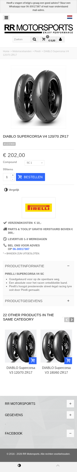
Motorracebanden (22, 51)
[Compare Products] (19, 467)
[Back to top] (57, 467)
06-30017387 (33, 6)
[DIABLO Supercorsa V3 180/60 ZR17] (56, 346)
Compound (10, 162)
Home (6, 51)
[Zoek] (34, 39)
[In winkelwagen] (33, 360)
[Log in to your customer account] (60, 39)
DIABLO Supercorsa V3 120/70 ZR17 (21, 370)
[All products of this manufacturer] (38, 207)
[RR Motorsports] (38, 29)
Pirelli (38, 51)
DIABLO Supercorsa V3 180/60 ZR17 (56, 370)
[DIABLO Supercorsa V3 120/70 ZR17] (21, 346)
